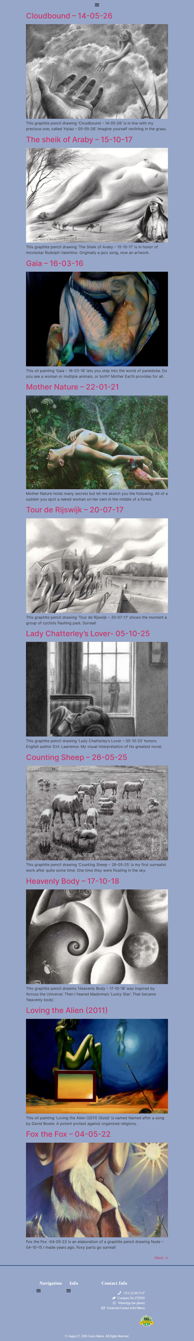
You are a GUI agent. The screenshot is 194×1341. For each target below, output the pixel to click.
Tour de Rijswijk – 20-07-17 (75, 509)
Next (161, 1257)
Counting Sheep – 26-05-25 (76, 757)
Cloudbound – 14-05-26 (69, 15)
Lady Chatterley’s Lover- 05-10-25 (88, 633)
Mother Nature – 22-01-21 (72, 386)
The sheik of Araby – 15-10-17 (79, 139)
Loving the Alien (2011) (67, 1010)
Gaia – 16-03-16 (54, 263)
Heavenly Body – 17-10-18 (72, 881)
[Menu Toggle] (97, 4)
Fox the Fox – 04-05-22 (68, 1134)
